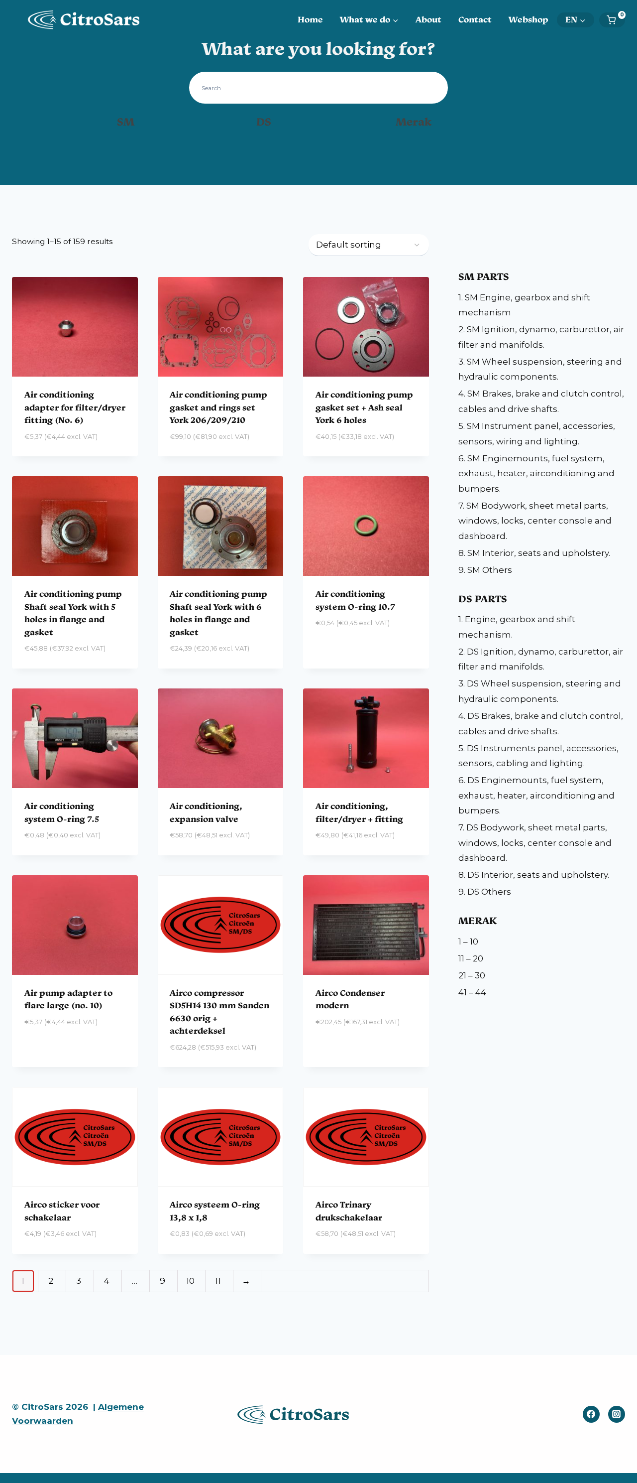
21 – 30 (471, 975)
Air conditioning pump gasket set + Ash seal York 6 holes (364, 407)
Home (310, 19)
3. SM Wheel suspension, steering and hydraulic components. (540, 369)
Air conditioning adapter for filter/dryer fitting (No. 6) (74, 407)
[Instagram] (616, 1414)
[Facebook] (591, 1414)
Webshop (528, 19)
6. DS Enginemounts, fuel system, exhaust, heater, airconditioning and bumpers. (536, 795)
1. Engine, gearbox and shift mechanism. (516, 627)
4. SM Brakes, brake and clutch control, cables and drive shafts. (541, 401)
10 (190, 1281)
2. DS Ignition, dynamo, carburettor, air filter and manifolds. (540, 659)
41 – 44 (472, 992)
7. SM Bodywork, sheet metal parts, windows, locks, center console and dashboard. (535, 521)
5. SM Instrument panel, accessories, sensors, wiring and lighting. (536, 433)
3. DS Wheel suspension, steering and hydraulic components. (539, 691)
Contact (475, 19)
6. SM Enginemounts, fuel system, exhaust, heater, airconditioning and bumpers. (536, 473)
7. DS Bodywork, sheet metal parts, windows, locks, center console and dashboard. (535, 842)
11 (218, 1281)
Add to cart (51, 1051)
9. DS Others (484, 892)
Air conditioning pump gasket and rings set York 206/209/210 (218, 407)
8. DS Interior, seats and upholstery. (533, 875)
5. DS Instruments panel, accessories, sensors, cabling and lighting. (538, 756)
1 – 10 (468, 941)
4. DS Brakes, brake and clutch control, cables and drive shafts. (540, 723)
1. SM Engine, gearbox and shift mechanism (524, 305)
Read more (339, 653)
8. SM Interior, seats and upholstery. (534, 553)
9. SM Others (485, 570)
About (428, 19)
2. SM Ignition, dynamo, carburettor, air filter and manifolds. (541, 337)
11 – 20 (470, 958)
